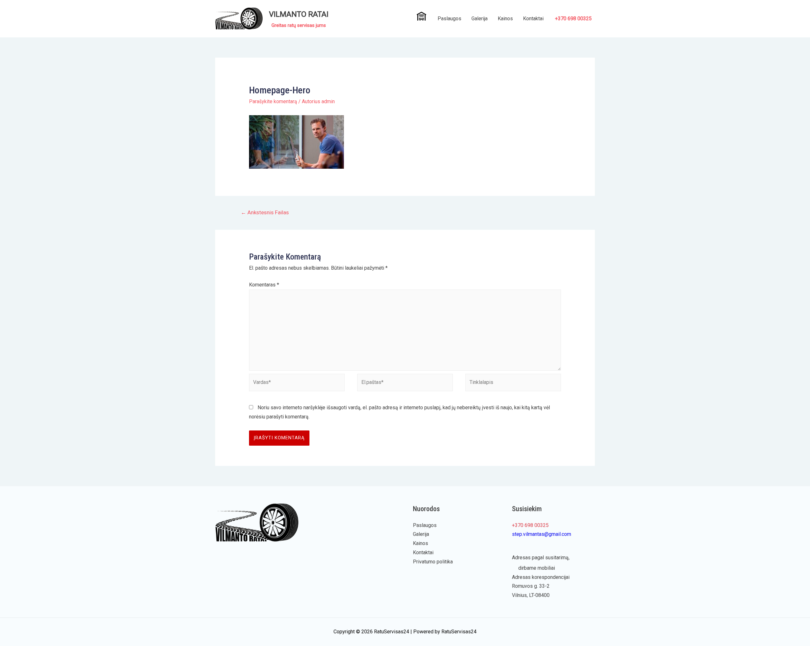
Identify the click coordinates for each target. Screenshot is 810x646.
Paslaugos (449, 19)
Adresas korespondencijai (541, 577)
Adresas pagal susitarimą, (541, 558)
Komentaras (264, 285)
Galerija (479, 19)
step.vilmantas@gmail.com (541, 534)
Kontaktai (533, 19)
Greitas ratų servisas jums (298, 25)
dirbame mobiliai (536, 568)
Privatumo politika (433, 562)
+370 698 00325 (573, 19)
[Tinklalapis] (513, 384)
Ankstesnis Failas (265, 212)
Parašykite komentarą (273, 101)
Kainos (505, 19)
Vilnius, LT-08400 (531, 595)
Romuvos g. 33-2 (531, 586)
